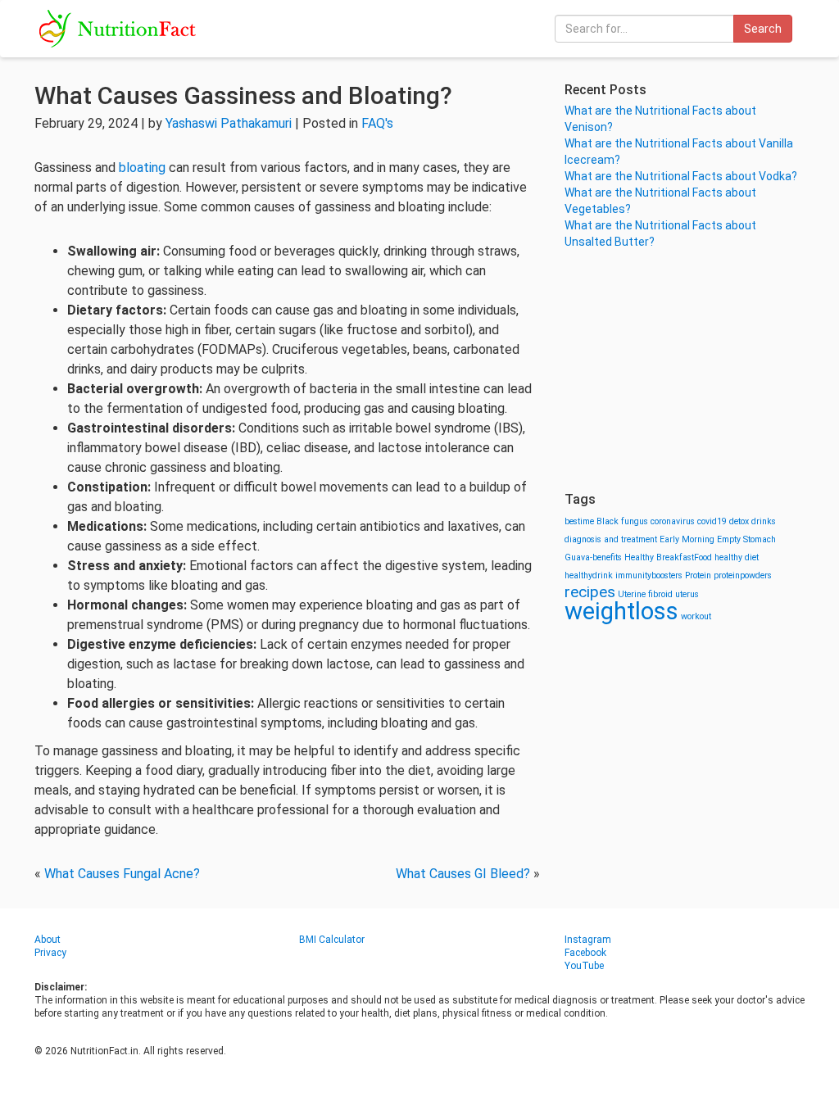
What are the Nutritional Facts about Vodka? (681, 176)
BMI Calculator (332, 939)
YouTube (584, 966)
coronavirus (673, 521)
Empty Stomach (746, 539)
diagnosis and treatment (611, 539)
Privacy (50, 952)
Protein (698, 575)
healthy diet (736, 557)
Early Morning (687, 539)
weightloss (621, 611)
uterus (687, 594)
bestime (579, 521)
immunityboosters (649, 575)
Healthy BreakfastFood (668, 557)
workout (696, 616)
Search (763, 28)
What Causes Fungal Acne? (122, 873)
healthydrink (589, 575)
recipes (590, 591)
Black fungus (622, 521)
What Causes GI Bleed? (463, 873)
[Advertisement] (685, 368)
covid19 (712, 521)
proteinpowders (743, 575)
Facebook (585, 952)
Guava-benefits (593, 557)
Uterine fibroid (645, 594)
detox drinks (752, 521)
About (47, 939)
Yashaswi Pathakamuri (229, 123)
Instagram (588, 939)
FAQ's (377, 123)
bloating (142, 167)
